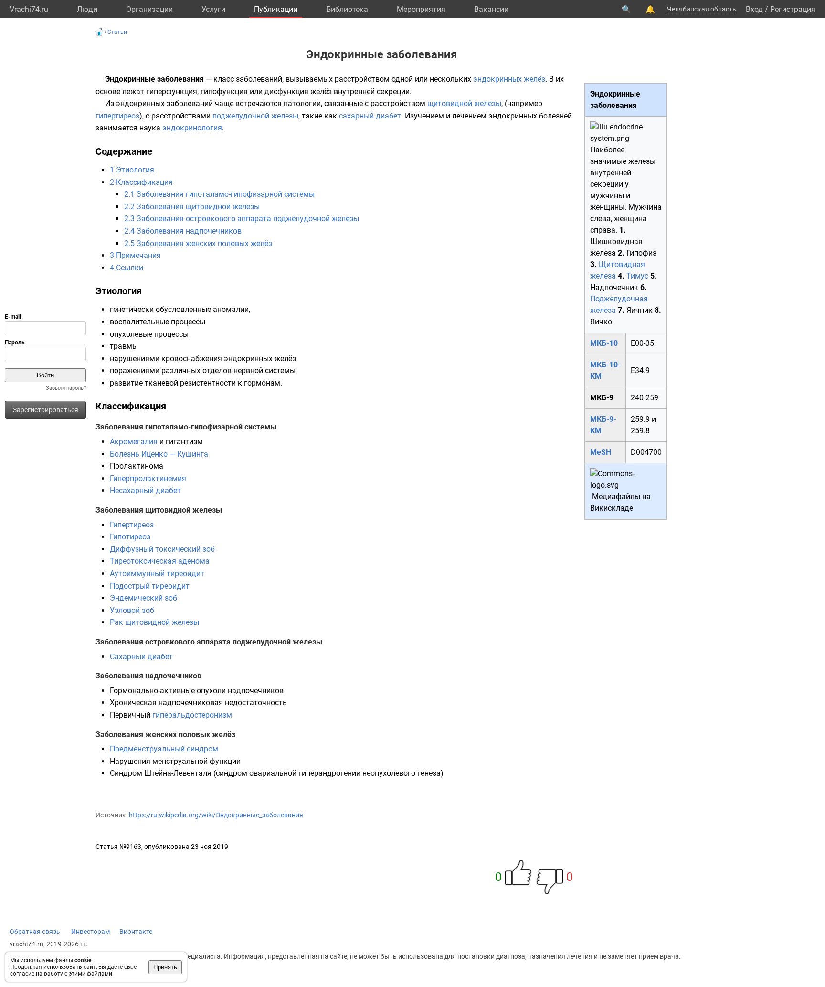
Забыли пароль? (66, 388)
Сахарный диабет (141, 656)
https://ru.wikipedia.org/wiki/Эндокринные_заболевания (216, 815)
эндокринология (192, 127)
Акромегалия (134, 441)
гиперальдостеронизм (192, 714)
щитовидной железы (464, 103)
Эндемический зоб (143, 597)
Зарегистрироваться (45, 410)
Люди (87, 9)
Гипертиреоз (132, 524)
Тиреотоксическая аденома (160, 561)
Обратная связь (35, 931)
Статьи (117, 32)
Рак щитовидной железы (154, 622)
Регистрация (792, 9)
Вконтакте (135, 931)
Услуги (213, 9)
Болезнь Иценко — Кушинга (159, 454)
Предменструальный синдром (164, 748)
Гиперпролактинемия (148, 478)
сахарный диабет (370, 115)
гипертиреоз (117, 115)
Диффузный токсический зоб (162, 549)
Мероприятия (421, 9)
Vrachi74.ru (29, 9)
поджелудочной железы (255, 115)
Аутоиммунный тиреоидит (157, 573)
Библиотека (347, 9)
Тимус (637, 275)
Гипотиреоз (130, 536)
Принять (165, 967)
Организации (149, 9)
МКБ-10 (604, 343)
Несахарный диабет (145, 490)
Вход (754, 9)
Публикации (275, 9)
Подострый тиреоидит (150, 585)
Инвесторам (90, 931)
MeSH (600, 452)
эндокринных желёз (509, 79)
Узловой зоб (132, 610)
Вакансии (491, 9)
